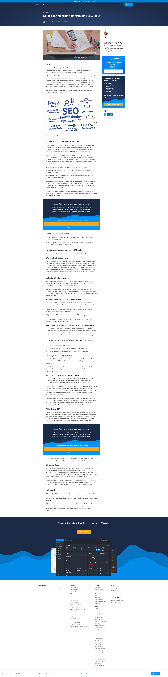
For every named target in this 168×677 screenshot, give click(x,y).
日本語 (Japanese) (99, 619)
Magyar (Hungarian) (99, 646)
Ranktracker (40, 5)
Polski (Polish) (98, 623)
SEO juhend (73, 620)
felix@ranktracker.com (116, 602)
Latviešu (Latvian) (99, 652)
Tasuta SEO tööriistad (75, 622)
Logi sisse (121, 4)
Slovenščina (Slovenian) (100, 659)
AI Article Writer (74, 602)
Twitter (55, 588)
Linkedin (60, 588)
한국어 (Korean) (98, 663)
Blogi (75, 4)
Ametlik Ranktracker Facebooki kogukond (50, 588)
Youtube (45, 588)
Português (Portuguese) (100, 625)
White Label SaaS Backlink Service (78, 609)
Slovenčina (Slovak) (99, 657)
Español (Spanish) (99, 613)
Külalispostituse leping (75, 624)
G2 (66, 588)
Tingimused (97, 587)
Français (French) (99, 615)
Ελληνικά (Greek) (99, 640)
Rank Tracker (73, 587)
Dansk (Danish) (98, 638)
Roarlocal (55, 136)
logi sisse (68, 227)
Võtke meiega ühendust (116, 588)
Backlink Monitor (74, 598)
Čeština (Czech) (98, 636)
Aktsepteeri (155, 673)
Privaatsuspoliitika (99, 589)
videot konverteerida (57, 187)
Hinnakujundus (68, 4)
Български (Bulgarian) (100, 634)
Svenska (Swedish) (99, 627)
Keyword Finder (74, 589)
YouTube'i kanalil (60, 181)
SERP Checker (73, 591)
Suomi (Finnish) (98, 644)
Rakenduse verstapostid (100, 601)
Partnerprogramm (74, 614)
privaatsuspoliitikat (84, 673)
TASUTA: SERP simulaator (76, 604)
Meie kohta (113, 590)
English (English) (98, 608)
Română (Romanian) (99, 654)
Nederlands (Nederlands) (100, 621)
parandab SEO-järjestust (64, 244)
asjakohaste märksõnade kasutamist (81, 147)
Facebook (40, 588)
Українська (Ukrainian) (100, 661)
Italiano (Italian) (98, 617)
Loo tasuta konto (71, 223)
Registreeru (129, 4)
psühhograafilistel (61, 291)
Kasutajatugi (97, 603)
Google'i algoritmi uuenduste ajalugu (78, 626)
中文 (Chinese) (98, 631)
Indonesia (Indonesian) (100, 648)
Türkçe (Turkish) (98, 629)
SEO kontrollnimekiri (75, 600)
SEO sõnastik (73, 618)
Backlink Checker (74, 595)
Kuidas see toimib (60, 4)
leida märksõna (55, 274)
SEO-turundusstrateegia (52, 76)
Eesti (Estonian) (98, 642)
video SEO (58, 155)
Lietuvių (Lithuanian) (99, 650)
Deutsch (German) (99, 610)
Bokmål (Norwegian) (99, 665)
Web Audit (72, 593)
